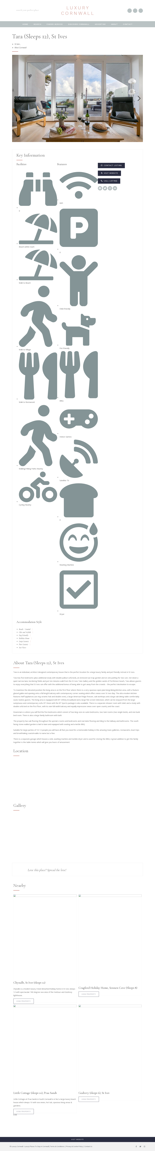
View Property (23, 1001)
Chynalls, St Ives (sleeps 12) (29, 982)
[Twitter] (140, 1146)
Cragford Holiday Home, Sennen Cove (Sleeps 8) (108, 988)
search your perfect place (27, 10)
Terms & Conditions (57, 1146)
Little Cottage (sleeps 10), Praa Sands (35, 1093)
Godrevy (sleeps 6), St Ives (94, 1093)
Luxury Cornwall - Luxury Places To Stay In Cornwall (30, 1146)
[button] (109, 181)
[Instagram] (144, 1146)
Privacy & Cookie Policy (74, 1146)
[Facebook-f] (136, 1146)
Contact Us (88, 1146)
